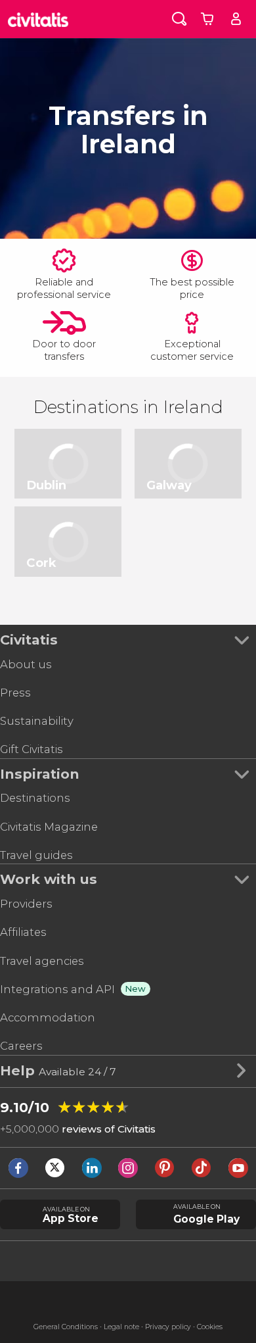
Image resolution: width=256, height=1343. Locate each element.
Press (15, 692)
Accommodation (47, 1017)
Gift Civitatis (31, 749)
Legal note (121, 1327)
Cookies (210, 1327)
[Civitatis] (38, 19)
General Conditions (65, 1327)
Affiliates (23, 932)
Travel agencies (42, 960)
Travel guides (36, 855)
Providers (26, 903)
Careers (21, 1045)
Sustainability (37, 720)
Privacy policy (168, 1327)
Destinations (35, 797)
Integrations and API (57, 989)
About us (26, 664)
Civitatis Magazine (49, 826)
